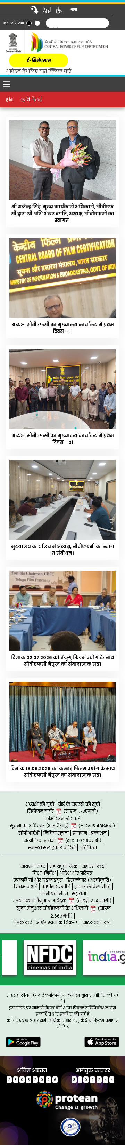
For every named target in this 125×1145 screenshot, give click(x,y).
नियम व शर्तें (26, 886)
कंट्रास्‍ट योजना (13, 23)
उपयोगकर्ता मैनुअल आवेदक (62, 900)
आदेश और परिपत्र (75, 873)
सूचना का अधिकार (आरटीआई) (62, 826)
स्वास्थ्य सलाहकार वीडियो (52, 847)
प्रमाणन (80, 833)
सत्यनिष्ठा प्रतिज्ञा (62, 840)
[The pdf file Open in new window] (58, 1124)
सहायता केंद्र (93, 866)
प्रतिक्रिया (88, 847)
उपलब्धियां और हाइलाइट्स (38, 880)
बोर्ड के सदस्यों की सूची (79, 804)
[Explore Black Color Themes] (29, 23)
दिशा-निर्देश (44, 873)
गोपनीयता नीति (53, 893)
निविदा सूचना (56, 833)
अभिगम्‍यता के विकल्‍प (57, 922)
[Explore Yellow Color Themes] (37, 23)
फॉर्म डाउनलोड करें (62, 819)
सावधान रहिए (32, 866)
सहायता (79, 893)
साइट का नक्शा (97, 922)
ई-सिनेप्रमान (38, 60)
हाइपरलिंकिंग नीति (92, 886)
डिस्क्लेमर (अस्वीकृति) (89, 880)
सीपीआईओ (29, 833)
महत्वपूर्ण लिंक (63, 866)
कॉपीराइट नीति (55, 886)
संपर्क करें (22, 922)
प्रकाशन (99, 833)
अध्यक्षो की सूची (39, 804)
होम (10, 99)
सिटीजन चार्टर (62, 811)
